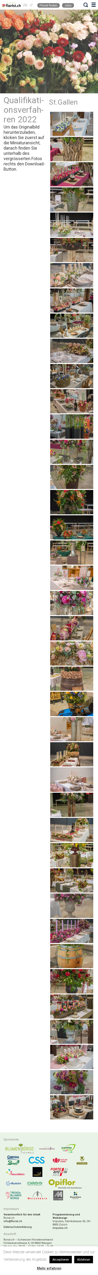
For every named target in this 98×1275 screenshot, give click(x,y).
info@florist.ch (13, 1221)
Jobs (68, 5)
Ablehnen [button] (83, 1259)
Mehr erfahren (49, 1268)
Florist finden (48, 5)
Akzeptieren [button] (60, 1259)
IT (31, 5)
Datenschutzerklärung (18, 1227)
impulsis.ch (60, 1228)
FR (25, 5)
